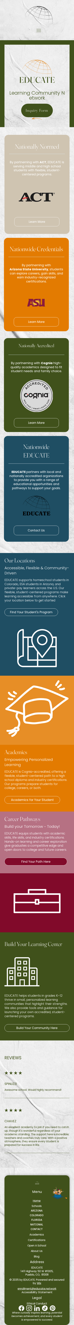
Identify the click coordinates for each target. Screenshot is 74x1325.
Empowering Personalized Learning (28, 762)
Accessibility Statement (37, 1292)
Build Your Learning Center (33, 944)
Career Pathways (22, 818)
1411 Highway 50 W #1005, (37, 1271)
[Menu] (39, 30)
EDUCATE (37, 1267)
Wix (39, 1283)
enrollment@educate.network (37, 1288)
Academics (15, 752)
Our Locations (19, 560)
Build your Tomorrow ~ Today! (32, 826)
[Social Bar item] (29, 1308)
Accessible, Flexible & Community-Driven (36, 570)
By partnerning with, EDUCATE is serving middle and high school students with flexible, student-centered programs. (37, 168)
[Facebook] (21, 1308)
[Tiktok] (45, 1308)
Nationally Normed (37, 146)
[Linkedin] (37, 1308)
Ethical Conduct (37, 1303)
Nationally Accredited (36, 345)
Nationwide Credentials (36, 249)
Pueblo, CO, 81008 (37, 1274)
